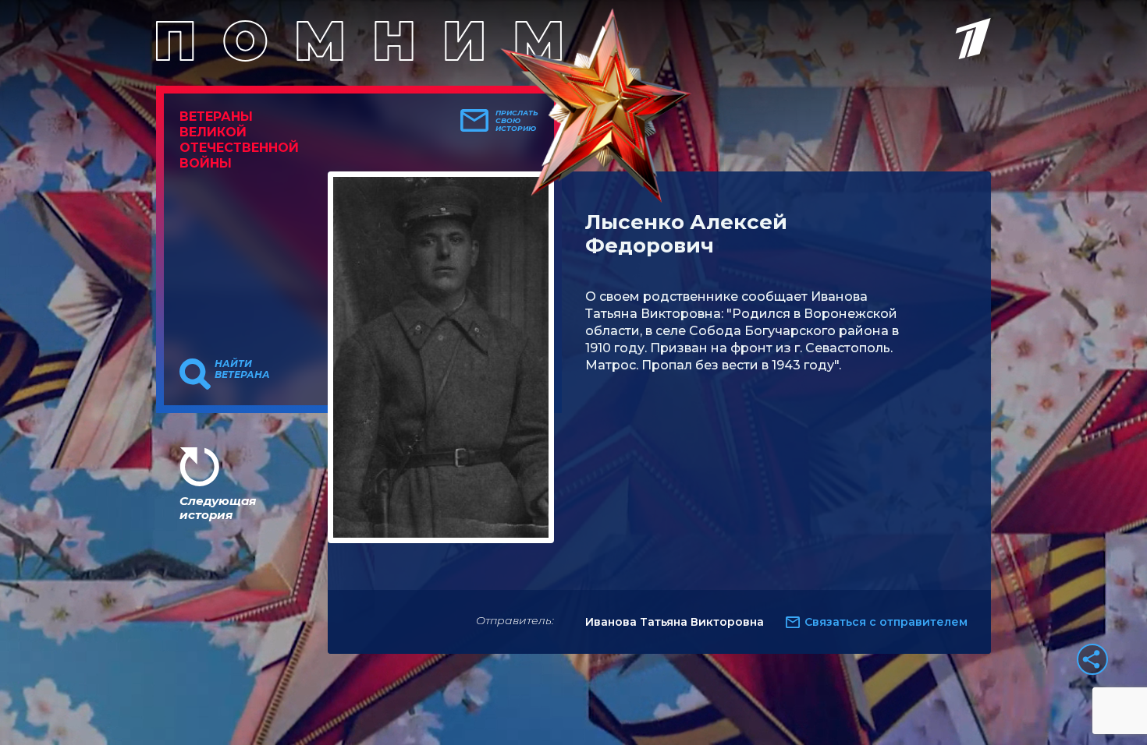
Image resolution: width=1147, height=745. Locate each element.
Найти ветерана (242, 369)
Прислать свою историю (516, 120)
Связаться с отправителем (886, 622)
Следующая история (217, 507)
